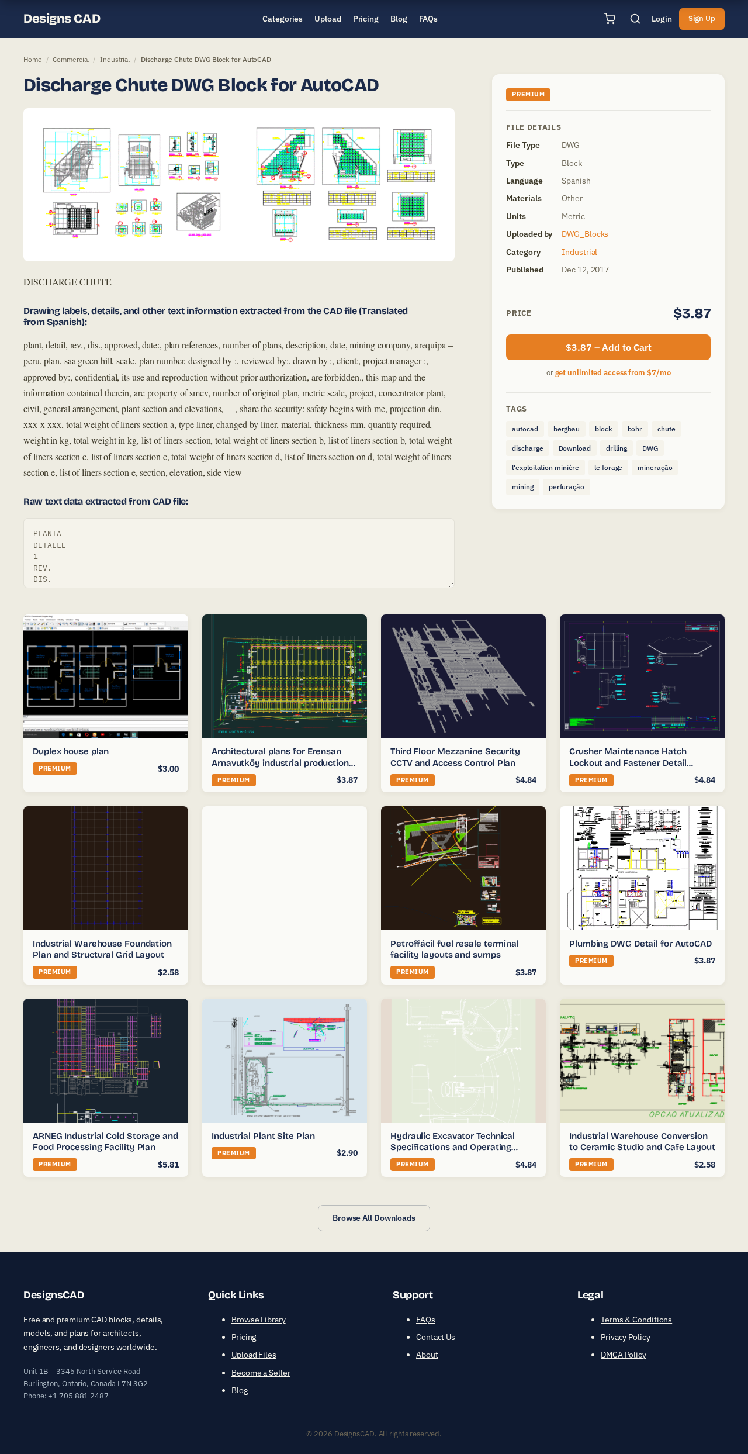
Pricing (243, 1337)
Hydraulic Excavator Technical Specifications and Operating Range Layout (452, 1147)
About (427, 1354)
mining (522, 486)
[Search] (635, 18)
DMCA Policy (623, 1354)
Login (662, 18)
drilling (616, 448)
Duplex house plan (71, 751)
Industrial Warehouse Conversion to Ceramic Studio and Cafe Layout (642, 1142)
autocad (525, 428)
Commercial (71, 59)
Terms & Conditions (636, 1319)
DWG (650, 448)
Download (575, 448)
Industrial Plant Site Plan (263, 1136)
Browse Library (258, 1319)
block (603, 428)
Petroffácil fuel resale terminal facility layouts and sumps (454, 949)
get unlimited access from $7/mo (613, 373)
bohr (635, 428)
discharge (527, 448)
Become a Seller (260, 1372)
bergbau (566, 428)
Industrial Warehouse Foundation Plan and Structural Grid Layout (102, 949)
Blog (239, 1390)
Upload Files (253, 1354)
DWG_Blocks (585, 234)
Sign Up (701, 18)
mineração (655, 467)
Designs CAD (61, 18)
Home (32, 59)
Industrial (115, 59)
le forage (608, 467)
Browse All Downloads (374, 1218)
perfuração (566, 486)
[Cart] (609, 18)
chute (666, 428)
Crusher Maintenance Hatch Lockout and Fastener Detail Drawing (628, 762)
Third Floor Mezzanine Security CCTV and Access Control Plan (455, 757)
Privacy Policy (625, 1337)
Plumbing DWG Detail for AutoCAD (640, 943)
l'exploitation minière (545, 467)
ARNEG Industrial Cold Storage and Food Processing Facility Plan (105, 1142)
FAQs (425, 1319)
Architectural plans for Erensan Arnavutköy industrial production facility (280, 762)
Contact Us (435, 1337)
